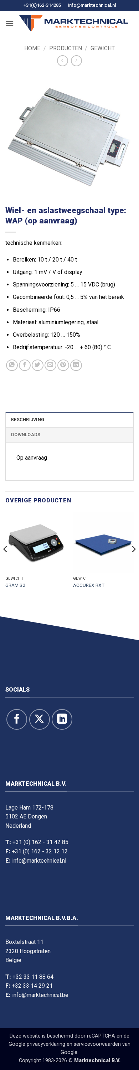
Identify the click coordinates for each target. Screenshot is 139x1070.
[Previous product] (76, 60)
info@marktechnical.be (40, 995)
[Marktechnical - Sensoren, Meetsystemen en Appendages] (73, 23)
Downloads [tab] (25, 434)
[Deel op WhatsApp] (12, 365)
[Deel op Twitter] (37, 365)
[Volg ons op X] (39, 719)
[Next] (133, 563)
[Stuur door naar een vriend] (50, 365)
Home (32, 48)
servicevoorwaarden (97, 1044)
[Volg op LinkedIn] (62, 719)
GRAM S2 (15, 585)
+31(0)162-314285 (42, 5)
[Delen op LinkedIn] (76, 365)
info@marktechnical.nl (92, 5)
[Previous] (5, 563)
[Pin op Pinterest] (63, 365)
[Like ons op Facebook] (16, 719)
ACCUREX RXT (88, 585)
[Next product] (62, 60)
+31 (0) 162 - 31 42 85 (40, 842)
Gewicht (103, 48)
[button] (9, 23)
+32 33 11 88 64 (32, 976)
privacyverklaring (46, 1044)
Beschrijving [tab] (27, 419)
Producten (65, 48)
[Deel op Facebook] (25, 365)
